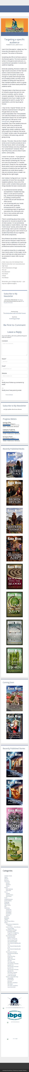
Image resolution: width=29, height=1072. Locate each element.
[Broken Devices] (14, 493)
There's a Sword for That (12, 977)
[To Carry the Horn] (14, 660)
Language (6, 902)
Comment (5, 341)
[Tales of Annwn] (14, 848)
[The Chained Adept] (14, 548)
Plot (5, 906)
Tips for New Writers (9, 921)
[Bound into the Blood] (14, 576)
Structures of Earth (12, 934)
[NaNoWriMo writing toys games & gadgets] (14, 425)
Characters (7, 881)
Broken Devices (11, 937)
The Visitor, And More (13, 985)
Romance (20, 44)
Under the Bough (12, 975)
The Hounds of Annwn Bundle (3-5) (13, 970)
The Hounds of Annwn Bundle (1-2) (13, 964)
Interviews (8, 890)
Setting (6, 919)
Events (6, 887)
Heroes (8, 883)
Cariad (9, 955)
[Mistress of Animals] (14, 521)
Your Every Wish (11, 987)
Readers (13, 44)
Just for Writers (8, 900)
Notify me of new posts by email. (12, 390)
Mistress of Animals (12, 938)
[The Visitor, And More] (14, 764)
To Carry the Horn (12, 974)
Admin (5, 877)
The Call (19, 300)
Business (6, 880)
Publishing (7, 908)
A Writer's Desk (8, 876)
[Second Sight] (14, 820)
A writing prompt (14, 319)
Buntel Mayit (11, 979)
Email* (4, 366)
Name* (4, 359)
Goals (5, 897)
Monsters (10, 981)
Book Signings (9, 889)
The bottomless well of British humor (14, 313)
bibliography (6, 121)
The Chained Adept (10, 936)
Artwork (6, 878)
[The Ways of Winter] (14, 632)
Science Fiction (9, 895)
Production (8, 914)
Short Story (8, 896)
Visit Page (14, 3)
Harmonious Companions (12, 924)
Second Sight (11, 928)
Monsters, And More (12, 982)
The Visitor (10, 984)
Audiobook (8, 909)
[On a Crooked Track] (14, 465)
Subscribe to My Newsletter (10, 294)
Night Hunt (10, 957)
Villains (7, 886)
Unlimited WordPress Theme (9, 1070)
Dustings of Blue (12, 931)
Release (8, 915)
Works (6, 922)
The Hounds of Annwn (11, 952)
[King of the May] (14, 604)
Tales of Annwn (11, 959)
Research (6, 918)
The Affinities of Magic (11, 930)
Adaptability (10, 978)
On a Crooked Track (12, 940)
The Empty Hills (11, 962)
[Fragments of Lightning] (14, 432)
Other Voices (7, 905)
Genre (6, 892)
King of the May (11, 956)
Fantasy (8, 893)
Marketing (6, 903)
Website (4, 373)
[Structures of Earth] (14, 439)
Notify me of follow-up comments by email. (13, 383)
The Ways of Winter (12, 972)
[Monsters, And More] (14, 792)
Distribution (9, 911)
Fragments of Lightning (13, 933)
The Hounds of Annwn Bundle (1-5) (13, 967)
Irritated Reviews (8, 899)
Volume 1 (10, 925)
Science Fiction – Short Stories (13, 927)
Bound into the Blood (13, 953)
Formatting (8, 912)
